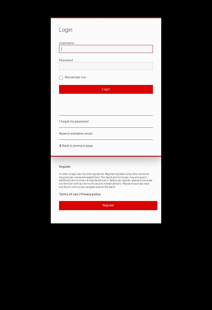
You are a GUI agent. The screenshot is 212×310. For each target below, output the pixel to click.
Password (66, 60)
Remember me (75, 77)
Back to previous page (77, 146)
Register (108, 205)
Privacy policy (90, 194)
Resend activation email (75, 133)
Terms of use (68, 194)
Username (66, 43)
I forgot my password (74, 121)
